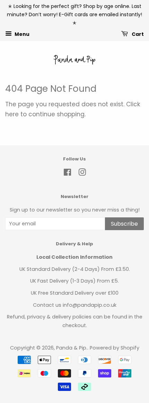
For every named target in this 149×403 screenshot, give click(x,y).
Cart (137, 34)
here (12, 114)
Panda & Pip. (71, 347)
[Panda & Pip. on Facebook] (67, 173)
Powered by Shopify (114, 347)
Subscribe (124, 224)
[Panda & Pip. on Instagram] (82, 173)
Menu (21, 34)
